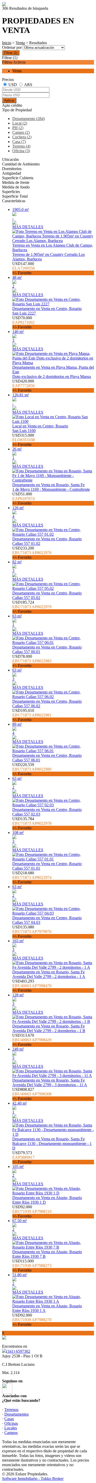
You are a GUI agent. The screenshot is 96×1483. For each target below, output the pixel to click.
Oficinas (11, 1423)
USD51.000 (23, 498)
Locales (10, 1428)
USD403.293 (31, 985)
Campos (11, 1432)
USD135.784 (31, 823)
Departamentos (16, 1414)
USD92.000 (31, 1211)
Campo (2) (21, 132)
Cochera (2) (21, 137)
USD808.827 (31, 1094)
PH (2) (17, 128)
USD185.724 (31, 607)
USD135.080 (31, 931)
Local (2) (19, 123)
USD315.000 (23, 440)
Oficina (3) (21, 151)
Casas (9, 1419)
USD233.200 (31, 552)
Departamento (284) (28, 118)
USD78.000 (31, 661)
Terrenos (11, 1409)
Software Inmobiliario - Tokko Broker (32, 1478)
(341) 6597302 (18, 1351)
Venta (20, 43)
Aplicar (9, 100)
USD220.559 (31, 769)
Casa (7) (19, 141)
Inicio (6, 43)
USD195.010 (31, 715)
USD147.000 (23, 268)
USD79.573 (23, 1157)
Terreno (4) (21, 146)
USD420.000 (23, 385)
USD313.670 (31, 1040)
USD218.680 (31, 877)
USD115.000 (31, 1265)
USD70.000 (23, 322)
